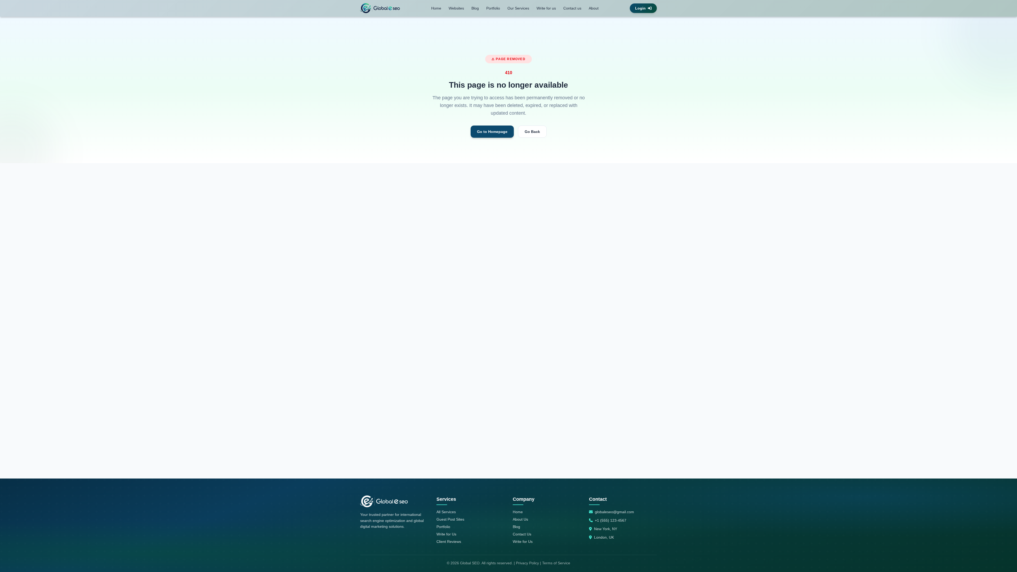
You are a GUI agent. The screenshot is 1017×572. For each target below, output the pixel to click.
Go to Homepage (492, 131)
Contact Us (522, 534)
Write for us (546, 8)
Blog (475, 8)
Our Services (518, 8)
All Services (446, 512)
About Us (520, 519)
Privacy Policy (527, 563)
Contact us (572, 8)
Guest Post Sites (450, 519)
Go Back (532, 131)
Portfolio (493, 8)
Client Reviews (448, 541)
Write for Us (446, 534)
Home (436, 8)
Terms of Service (556, 563)
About (594, 8)
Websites (456, 8)
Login (640, 8)
